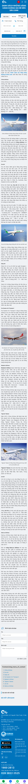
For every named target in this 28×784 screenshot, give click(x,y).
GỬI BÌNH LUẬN (21, 659)
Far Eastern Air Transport (11, 677)
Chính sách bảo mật (20, 744)
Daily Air (6, 674)
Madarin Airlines (9, 679)
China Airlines (8, 670)
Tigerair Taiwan (8, 681)
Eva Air (6, 672)
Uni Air (6, 683)
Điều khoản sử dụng (20, 741)
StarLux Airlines (8, 686)
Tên (2, 638)
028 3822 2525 (10, 773)
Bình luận (3, 645)
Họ (2, 632)
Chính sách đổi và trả (20, 756)
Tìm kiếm (14, 36)
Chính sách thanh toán (20, 750)
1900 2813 (7, 767)
